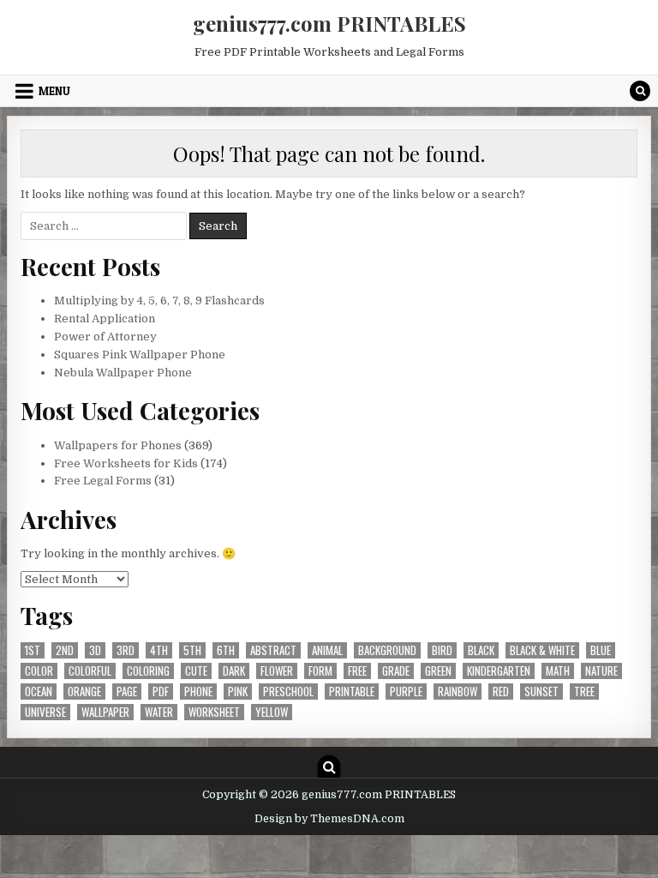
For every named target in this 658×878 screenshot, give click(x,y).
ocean (38, 691)
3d (95, 650)
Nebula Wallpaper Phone (123, 372)
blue (600, 650)
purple (406, 691)
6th (226, 650)
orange (84, 691)
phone (198, 691)
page (127, 691)
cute (196, 671)
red (501, 691)
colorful (90, 671)
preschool (288, 691)
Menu (54, 91)
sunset (541, 691)
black (481, 650)
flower (276, 671)
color (39, 671)
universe (45, 712)
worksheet (214, 712)
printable (351, 691)
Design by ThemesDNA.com (329, 819)
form (320, 671)
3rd (126, 650)
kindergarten (498, 671)
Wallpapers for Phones (118, 445)
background (387, 650)
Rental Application (104, 318)
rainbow (457, 691)
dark (234, 671)
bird (442, 650)
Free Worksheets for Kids (126, 463)
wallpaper (105, 712)
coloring (148, 671)
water (159, 712)
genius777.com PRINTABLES (329, 23)
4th (159, 650)
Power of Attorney (105, 336)
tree (584, 691)
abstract (273, 650)
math (558, 671)
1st (32, 650)
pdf (161, 691)
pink (238, 691)
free (357, 671)
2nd (65, 650)
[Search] (640, 91)
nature (601, 671)
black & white (542, 650)
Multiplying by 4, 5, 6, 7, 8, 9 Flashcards (159, 300)
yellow (271, 712)
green (438, 671)
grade (396, 671)
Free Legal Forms (103, 480)
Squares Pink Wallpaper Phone (139, 354)
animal (327, 650)
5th (192, 650)
